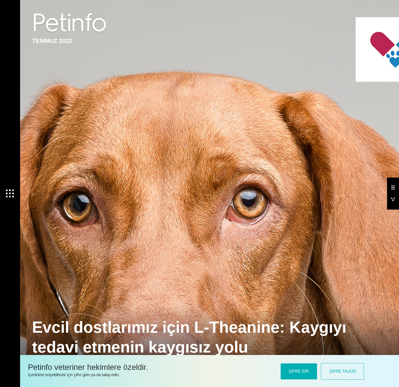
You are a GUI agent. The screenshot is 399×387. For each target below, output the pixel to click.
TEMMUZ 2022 (52, 40)
